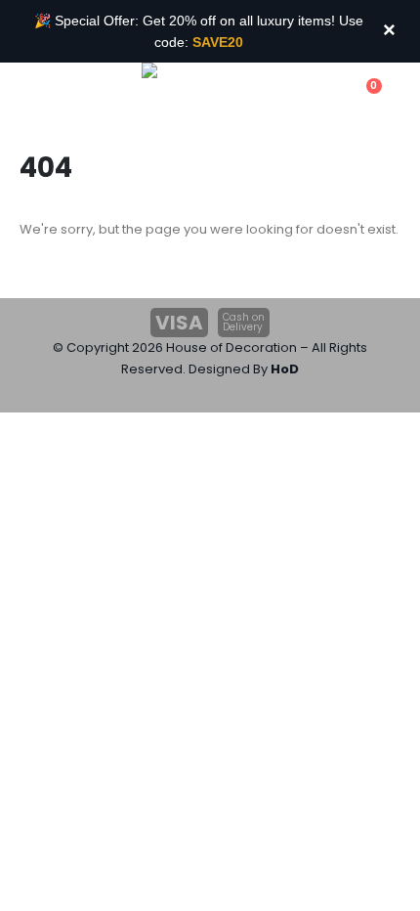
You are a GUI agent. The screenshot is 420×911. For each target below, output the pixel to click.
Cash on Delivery (244, 322)
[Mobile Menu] (29, 96)
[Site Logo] (195, 96)
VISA (179, 322)
